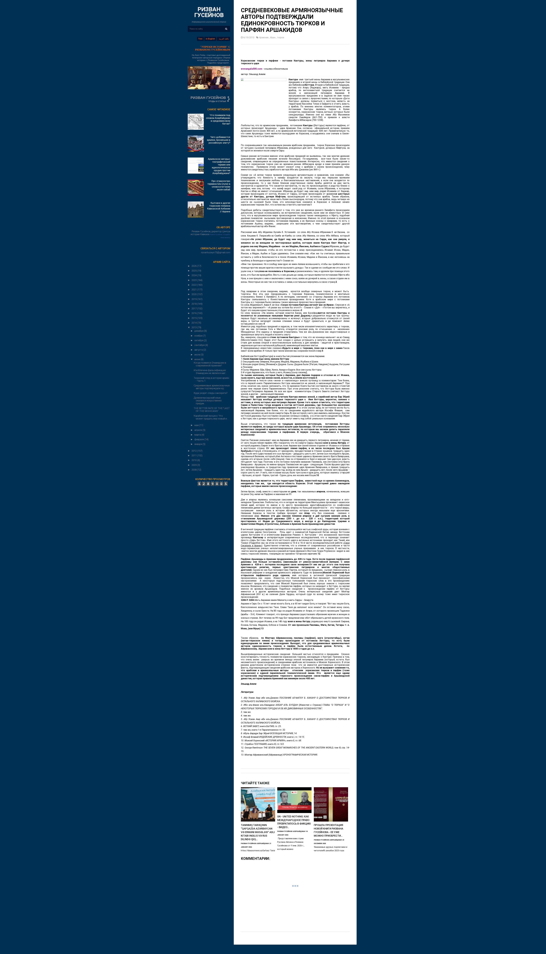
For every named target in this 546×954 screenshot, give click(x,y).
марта (197, 434)
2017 (194, 308)
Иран (273, 37)
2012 (194, 450)
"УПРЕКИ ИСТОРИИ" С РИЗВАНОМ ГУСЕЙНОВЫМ (212, 48)
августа (198, 349)
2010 (194, 460)
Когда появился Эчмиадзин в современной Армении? (210, 364)
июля (197, 354)
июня (197, 359)
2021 (194, 289)
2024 (194, 275)
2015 (194, 318)
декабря (199, 330)
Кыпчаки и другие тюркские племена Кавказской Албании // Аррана (218, 207)
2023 (194, 280)
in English (210, 39)
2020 (194, 294)
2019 (194, 299)
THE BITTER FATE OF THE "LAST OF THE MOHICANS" (212, 409)
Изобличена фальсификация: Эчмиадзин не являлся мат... (210, 371)
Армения (264, 37)
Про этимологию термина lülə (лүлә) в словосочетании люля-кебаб (218, 185)
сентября (199, 345)
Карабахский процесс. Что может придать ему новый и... (211, 417)
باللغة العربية (224, 39)
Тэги (200, 39)
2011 (194, 455)
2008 (194, 469)
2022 (194, 284)
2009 (194, 465)
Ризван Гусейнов (216, 234)
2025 (194, 270)
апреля (198, 430)
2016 (194, 313)
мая (196, 425)
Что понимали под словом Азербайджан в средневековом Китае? (218, 119)
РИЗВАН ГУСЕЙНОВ (209, 12)
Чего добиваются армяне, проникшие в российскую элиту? (218, 140)
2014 (194, 322)
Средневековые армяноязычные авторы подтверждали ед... (212, 387)
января (198, 444)
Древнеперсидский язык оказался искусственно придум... (208, 400)
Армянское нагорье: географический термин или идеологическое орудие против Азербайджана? (219, 166)
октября (199, 340)
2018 (194, 303)
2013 (194, 327)
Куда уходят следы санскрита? (211, 393)
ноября (198, 335)
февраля (199, 439)
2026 (194, 266)
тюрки (280, 37)
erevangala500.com (251, 68)
